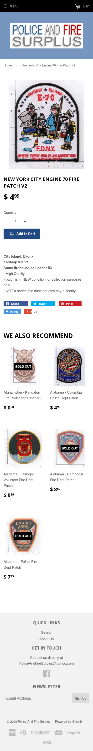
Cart (85, 5)
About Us (46, 638)
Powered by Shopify (69, 721)
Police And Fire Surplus (34, 721)
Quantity (10, 212)
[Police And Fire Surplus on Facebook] (46, 674)
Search (46, 632)
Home (8, 65)
